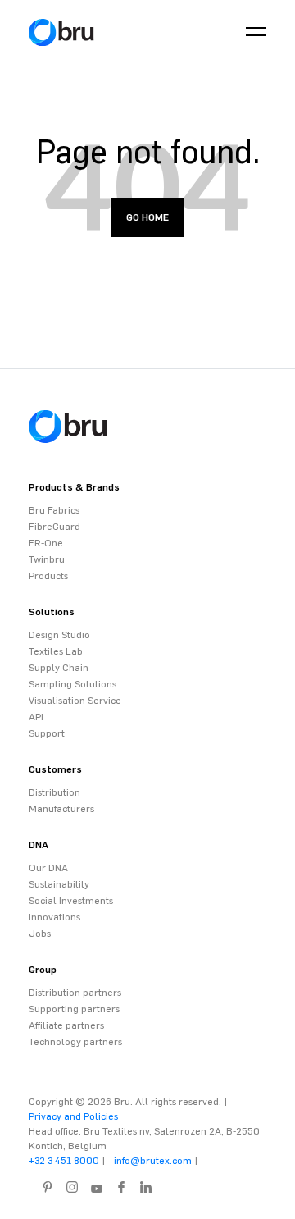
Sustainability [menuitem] (59, 884)
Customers (55, 769)
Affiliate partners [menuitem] (66, 1025)
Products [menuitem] (48, 576)
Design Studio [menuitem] (59, 635)
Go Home (147, 217)
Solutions (52, 612)
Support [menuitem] (47, 733)
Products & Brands (74, 487)
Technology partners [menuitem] (75, 1042)
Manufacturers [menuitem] (61, 809)
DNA (38, 845)
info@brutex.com (153, 1160)
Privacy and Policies (73, 1116)
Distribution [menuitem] (54, 792)
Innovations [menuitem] (54, 917)
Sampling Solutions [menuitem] (72, 684)
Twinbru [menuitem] (47, 559)
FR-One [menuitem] (46, 543)
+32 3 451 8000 (64, 1160)
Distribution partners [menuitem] (75, 992)
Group (43, 969)
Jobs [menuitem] (40, 933)
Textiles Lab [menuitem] (56, 651)
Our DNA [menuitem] (48, 868)
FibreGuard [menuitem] (54, 526)
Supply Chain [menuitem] (58, 667)
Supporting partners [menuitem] (74, 1009)
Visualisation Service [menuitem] (75, 700)
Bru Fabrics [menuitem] (54, 510)
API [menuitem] (36, 717)
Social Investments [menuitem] (71, 900)
